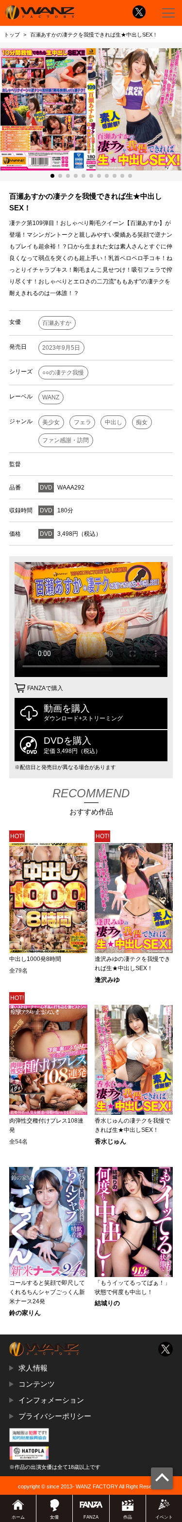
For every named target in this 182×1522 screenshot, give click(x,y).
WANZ (50, 397)
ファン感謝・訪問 (65, 440)
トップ (12, 35)
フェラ (82, 422)
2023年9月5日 (61, 347)
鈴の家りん (25, 1313)
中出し (113, 422)
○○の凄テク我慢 (63, 372)
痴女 (142, 422)
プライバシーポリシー (54, 1416)
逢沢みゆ (107, 980)
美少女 (51, 422)
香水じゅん (110, 1142)
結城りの (107, 1303)
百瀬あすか (56, 322)
